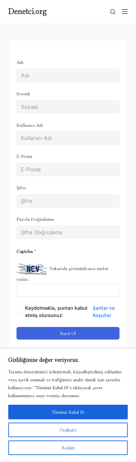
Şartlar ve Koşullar (104, 311)
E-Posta (24, 156)
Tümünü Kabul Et (68, 412)
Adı (20, 62)
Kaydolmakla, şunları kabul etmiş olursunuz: (70, 311)
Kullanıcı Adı (30, 125)
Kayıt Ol (68, 333)
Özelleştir (68, 430)
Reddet (68, 447)
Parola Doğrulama (35, 219)
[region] (68, 405)
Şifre (21, 188)
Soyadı (23, 94)
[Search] (112, 11)
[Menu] (125, 12)
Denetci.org (27, 11)
